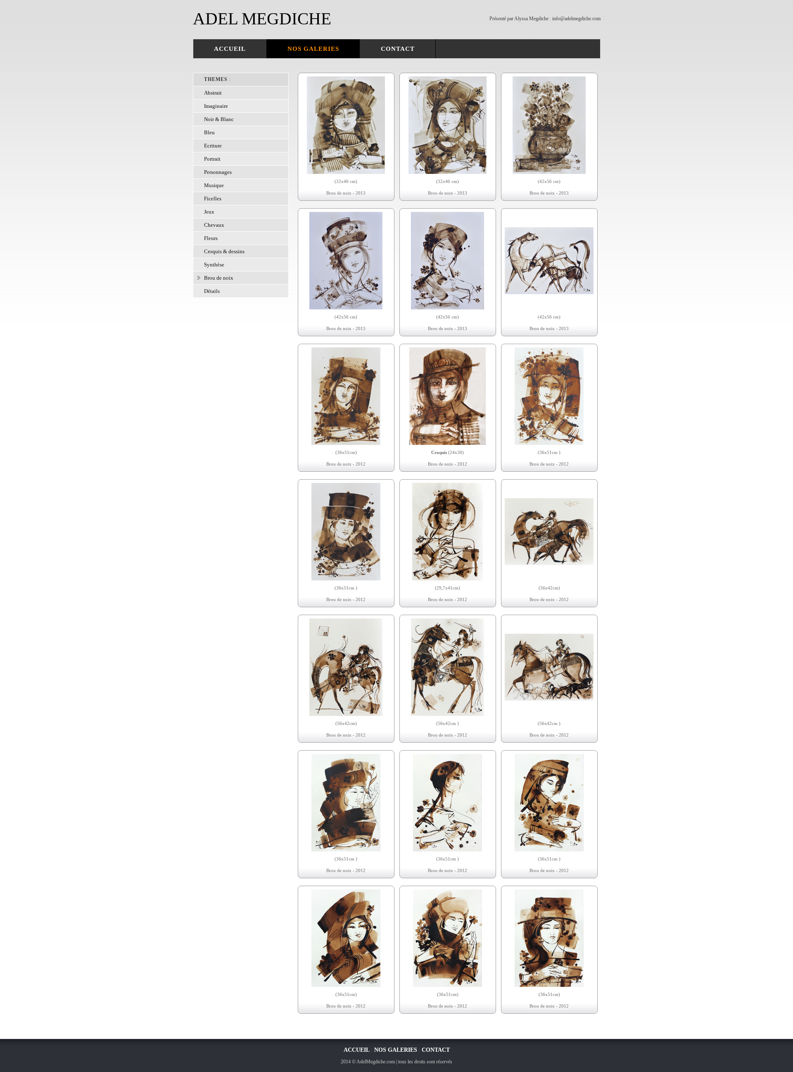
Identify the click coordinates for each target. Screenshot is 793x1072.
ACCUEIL (230, 48)
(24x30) (447, 452)
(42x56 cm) (549, 181)
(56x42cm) (549, 587)
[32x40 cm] (346, 172)
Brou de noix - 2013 (346, 192)
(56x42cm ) (447, 723)
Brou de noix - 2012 (346, 463)
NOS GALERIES (313, 48)
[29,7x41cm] (447, 579)
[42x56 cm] (549, 172)
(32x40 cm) (346, 181)
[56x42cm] (549, 563)
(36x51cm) (346, 452)
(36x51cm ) (549, 452)
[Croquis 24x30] (447, 443)
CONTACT (398, 48)
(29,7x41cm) (447, 587)
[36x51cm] (345, 443)
